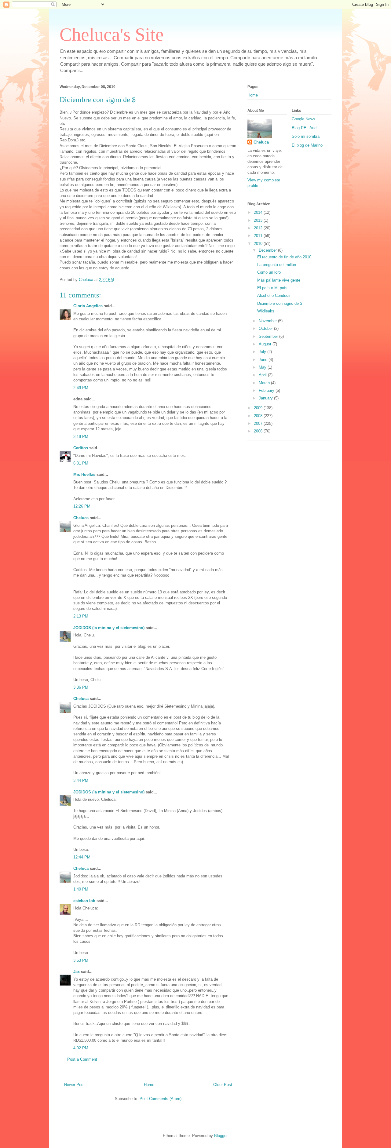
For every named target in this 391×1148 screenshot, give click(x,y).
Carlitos (80, 448)
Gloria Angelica (88, 306)
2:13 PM (80, 616)
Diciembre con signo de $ (279, 303)
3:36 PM (80, 687)
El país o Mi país (272, 288)
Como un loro (269, 272)
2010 (259, 243)
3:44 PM (80, 780)
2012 (259, 228)
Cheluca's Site (112, 34)
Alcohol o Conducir (274, 295)
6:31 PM (80, 463)
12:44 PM (81, 857)
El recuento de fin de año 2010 (284, 257)
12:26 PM (81, 506)
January (266, 398)
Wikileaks (265, 311)
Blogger (220, 1135)
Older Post (222, 1084)
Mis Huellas (84, 474)
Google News (303, 119)
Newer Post (74, 1084)
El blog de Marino (307, 145)
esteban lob (84, 900)
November (268, 321)
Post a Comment (82, 1059)
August (265, 344)
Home (149, 1084)
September (269, 336)
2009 (259, 408)
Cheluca (81, 518)
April (263, 375)
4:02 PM (80, 1048)
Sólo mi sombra (306, 136)
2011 (259, 235)
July (263, 351)
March (265, 383)
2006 (259, 431)
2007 (259, 423)
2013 (259, 220)
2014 (259, 212)
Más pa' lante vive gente (278, 280)
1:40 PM (80, 889)
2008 (259, 416)
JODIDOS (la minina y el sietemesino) (108, 627)
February (267, 390)
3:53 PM (80, 960)
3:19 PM (80, 436)
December (268, 250)
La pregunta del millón (276, 264)
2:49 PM (80, 387)
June (264, 359)
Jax (76, 971)
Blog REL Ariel (304, 128)
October (266, 328)
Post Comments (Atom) (160, 1098)
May (263, 367)
